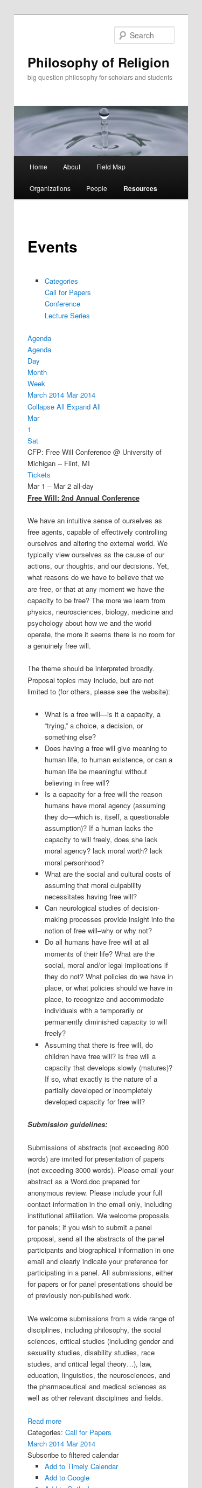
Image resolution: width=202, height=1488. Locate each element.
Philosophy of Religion (98, 62)
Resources (140, 188)
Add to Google (67, 1477)
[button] (73, 1455)
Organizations (50, 188)
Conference (62, 303)
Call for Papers (68, 292)
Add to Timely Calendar (81, 1466)
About (71, 166)
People (96, 188)
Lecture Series (67, 315)
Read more (44, 1421)
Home (38, 166)
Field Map (111, 166)
